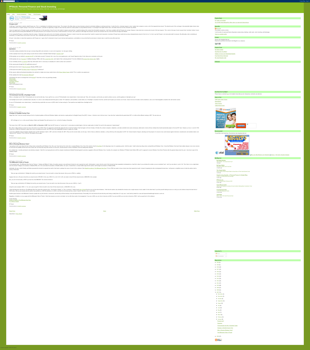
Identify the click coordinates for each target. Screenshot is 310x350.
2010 (218, 285)
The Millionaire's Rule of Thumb (19, 162)
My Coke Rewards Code (220, 57)
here (228, 94)
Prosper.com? (13, 24)
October (220, 298)
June (219, 307)
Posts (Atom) (19, 213)
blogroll (33, 77)
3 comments (23, 156)
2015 (218, 274)
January (220, 319)
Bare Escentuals (26, 66)
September (220, 301)
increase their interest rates (89, 59)
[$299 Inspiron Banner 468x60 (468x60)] (28, 20)
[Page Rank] (218, 44)
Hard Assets (34, 69)
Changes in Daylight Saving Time (19, 113)
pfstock (219, 28)
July (219, 305)
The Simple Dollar (221, 170)
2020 (218, 262)
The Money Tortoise (14, 81)
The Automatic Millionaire (27, 74)
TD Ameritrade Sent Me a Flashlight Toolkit (22, 95)
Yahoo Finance (218, 103)
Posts (218, 253)
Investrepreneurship (222, 189)
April (219, 312)
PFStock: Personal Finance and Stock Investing (32, 6)
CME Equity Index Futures (221, 99)
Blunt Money (12, 82)
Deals (29, 14)
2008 (218, 290)
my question (24, 61)
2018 (218, 267)
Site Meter (99, 146)
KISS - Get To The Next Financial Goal (225, 195)
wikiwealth (219, 194)
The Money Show (26, 69)
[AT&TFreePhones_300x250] (220, 154)
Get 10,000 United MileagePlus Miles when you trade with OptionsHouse (232, 22)
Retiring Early (12, 78)
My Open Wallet (220, 165)
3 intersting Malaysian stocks (223, 191)
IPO (25, 64)
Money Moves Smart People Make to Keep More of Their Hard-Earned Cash (233, 171)
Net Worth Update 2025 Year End (224, 166)
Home (8, 14)
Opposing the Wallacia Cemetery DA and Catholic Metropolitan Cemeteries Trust (234, 186)
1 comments (23, 137)
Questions (12, 49)
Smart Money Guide (222, 184)
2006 (218, 336)
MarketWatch (218, 101)
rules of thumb (82, 189)
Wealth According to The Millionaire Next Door (95, 168)
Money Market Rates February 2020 (224, 181)
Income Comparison (21, 14)
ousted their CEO (49, 59)
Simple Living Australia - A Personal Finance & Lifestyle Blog (232, 175)
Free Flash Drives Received (221, 55)
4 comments (23, 42)
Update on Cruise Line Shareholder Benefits (225, 53)
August (219, 303)
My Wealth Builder (221, 160)
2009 (218, 287)
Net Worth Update (219, 49)
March (219, 314)
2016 (218, 271)
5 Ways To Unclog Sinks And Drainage (225, 176)
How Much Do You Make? (221, 51)
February (220, 317)
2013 (218, 278)
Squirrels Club (60, 53)
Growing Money (13, 80)
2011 (218, 283)
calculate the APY (29, 56)
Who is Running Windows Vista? (19, 144)
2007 (218, 292)
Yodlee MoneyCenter (220, 105)
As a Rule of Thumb (14, 201)
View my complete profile (221, 34)
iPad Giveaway (37, 14)
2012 (218, 280)
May (219, 310)
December (220, 294)
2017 (218, 269)
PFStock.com (220, 180)
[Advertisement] (21, 225)
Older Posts (197, 211)
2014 (218, 276)
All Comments (220, 256)
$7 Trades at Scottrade (220, 20)
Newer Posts (12, 211)
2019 (218, 264)
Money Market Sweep (64, 72)
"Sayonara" (23, 59)
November (220, 296)
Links (13, 14)
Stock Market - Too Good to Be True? (225, 161)
